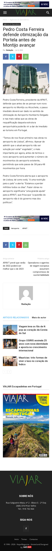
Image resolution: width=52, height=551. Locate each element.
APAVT (24, 228)
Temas (24, 539)
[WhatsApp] (26, 57)
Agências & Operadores (19, 19)
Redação (9, 50)
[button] (5, 13)
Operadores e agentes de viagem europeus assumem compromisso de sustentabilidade (38, 268)
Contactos (34, 539)
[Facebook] (6, 57)
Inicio (16, 539)
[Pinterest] (19, 57)
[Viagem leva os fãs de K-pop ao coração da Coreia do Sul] (10, 330)
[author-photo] (26, 300)
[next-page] (9, 372)
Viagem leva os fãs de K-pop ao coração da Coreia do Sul (33, 330)
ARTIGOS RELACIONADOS (16, 317)
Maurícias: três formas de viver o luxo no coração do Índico (33, 361)
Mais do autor (39, 317)
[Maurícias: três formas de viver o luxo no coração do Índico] (10, 361)
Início (5, 19)
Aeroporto (15, 228)
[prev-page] (4, 372)
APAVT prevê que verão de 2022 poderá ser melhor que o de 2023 (14, 265)
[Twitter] (12, 57)
